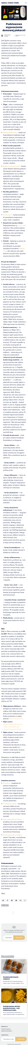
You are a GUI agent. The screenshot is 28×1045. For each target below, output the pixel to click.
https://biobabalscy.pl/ (11, 727)
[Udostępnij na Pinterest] (16, 900)
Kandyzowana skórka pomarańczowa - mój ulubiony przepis (11, 1008)
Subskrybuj (19, 937)
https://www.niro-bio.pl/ (12, 729)
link (12, 380)
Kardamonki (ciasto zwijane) (10, 978)
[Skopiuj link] (25, 900)
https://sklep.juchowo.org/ (13, 724)
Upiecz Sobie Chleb (10, 3)
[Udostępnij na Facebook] (7, 900)
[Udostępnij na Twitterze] (3, 900)
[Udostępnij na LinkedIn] (12, 900)
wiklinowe (20, 225)
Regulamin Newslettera (6, 1031)
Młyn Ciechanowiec (16, 719)
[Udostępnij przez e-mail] (20, 900)
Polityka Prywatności (6, 1029)
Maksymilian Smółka (7, 35)
